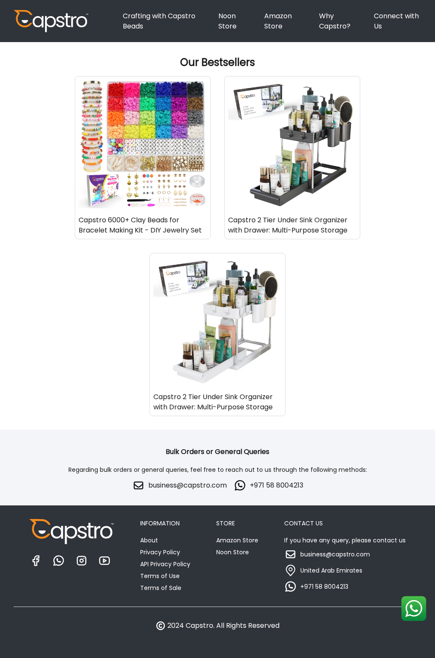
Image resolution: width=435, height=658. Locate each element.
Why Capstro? (334, 21)
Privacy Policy (160, 552)
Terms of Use (160, 576)
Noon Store (227, 21)
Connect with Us (396, 21)
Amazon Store (278, 21)
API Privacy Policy (165, 564)
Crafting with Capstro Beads (159, 21)
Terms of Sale (160, 588)
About (149, 540)
